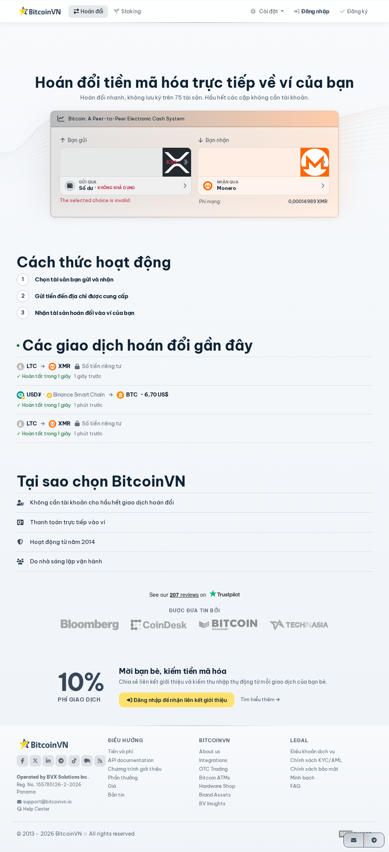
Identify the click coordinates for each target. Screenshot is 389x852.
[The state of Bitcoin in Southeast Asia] (298, 625)
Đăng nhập (314, 11)
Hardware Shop (217, 786)
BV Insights (212, 803)
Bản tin (116, 795)
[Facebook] (22, 761)
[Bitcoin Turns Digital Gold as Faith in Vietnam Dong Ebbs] (90, 625)
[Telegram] (61, 761)
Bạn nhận (216, 140)
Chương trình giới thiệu (134, 769)
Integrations (213, 760)
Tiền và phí (120, 751)
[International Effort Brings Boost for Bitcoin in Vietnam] (159, 625)
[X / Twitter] (35, 761)
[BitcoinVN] (39, 11)
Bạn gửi (76, 140)
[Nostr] (87, 761)
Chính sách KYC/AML (316, 760)
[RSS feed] (100, 761)
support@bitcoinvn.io (47, 802)
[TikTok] (74, 761)
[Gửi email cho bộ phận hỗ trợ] (353, 840)
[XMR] (314, 162)
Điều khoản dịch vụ (312, 751)
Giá (112, 786)
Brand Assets (215, 795)
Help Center (36, 809)
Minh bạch (302, 778)
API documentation (130, 760)
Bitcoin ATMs (214, 778)
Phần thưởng (123, 778)
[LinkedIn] (48, 761)
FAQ (295, 786)
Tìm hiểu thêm (258, 699)
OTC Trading (213, 769)
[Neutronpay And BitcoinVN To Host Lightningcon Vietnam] (228, 625)
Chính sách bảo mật (314, 769)
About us (209, 751)
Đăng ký (357, 11)
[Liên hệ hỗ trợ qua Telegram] (374, 840)
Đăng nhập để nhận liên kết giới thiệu (180, 700)
